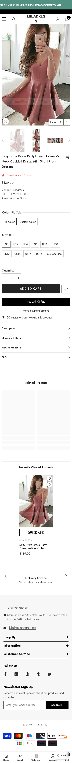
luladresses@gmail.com (22, 628)
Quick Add (35, 533)
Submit (57, 705)
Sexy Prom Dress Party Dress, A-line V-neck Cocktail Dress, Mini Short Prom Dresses (34, 546)
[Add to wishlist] (66, 289)
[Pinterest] (27, 674)
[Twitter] (49, 674)
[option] (36, 75)
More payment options (36, 311)
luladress (18, 190)
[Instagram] (16, 674)
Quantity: (8, 271)
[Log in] (58, 19)
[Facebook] (5, 674)
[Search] (14, 19)
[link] (18, 442)
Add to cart (31, 289)
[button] (60, 122)
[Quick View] (49, 484)
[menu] (4, 19)
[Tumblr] (38, 674)
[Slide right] (66, 576)
